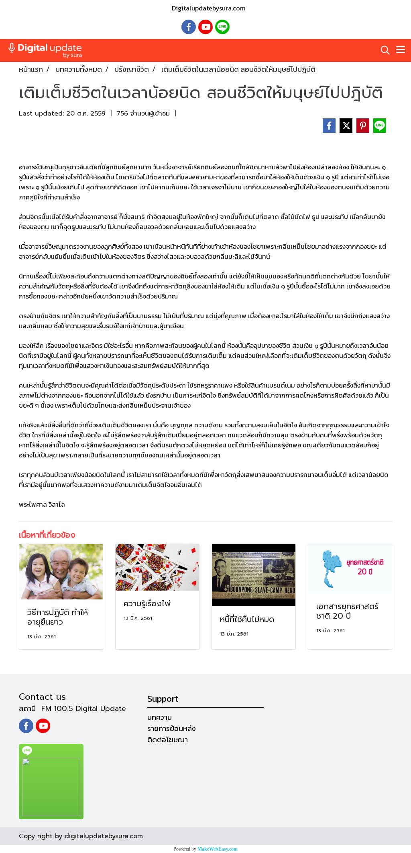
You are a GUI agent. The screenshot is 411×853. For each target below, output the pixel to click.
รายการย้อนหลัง (171, 728)
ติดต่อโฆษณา (167, 739)
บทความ (159, 717)
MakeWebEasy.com (217, 849)
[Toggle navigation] (400, 50)
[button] (382, 50)
